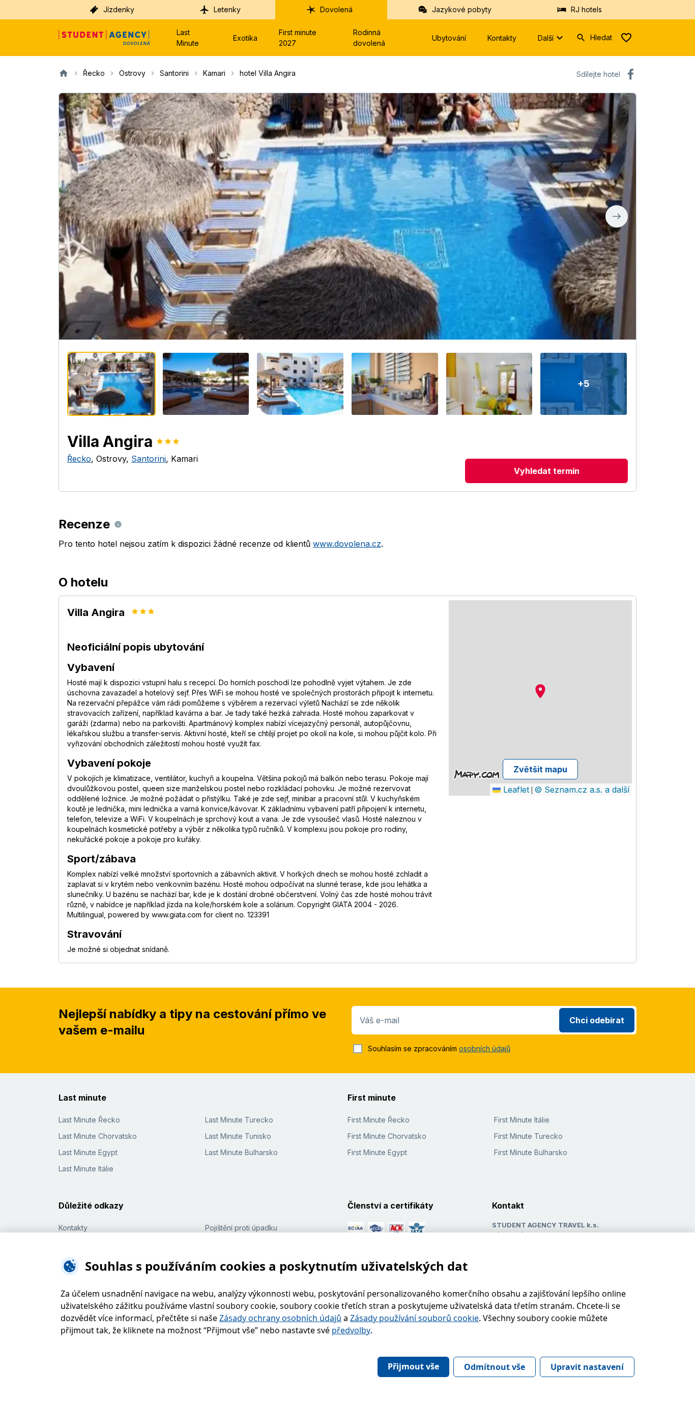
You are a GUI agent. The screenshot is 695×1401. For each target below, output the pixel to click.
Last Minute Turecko (239, 1119)
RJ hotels (586, 9)
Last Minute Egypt (88, 1152)
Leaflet (515, 789)
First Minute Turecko (528, 1136)
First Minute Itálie (521, 1119)
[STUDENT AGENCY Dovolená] (104, 37)
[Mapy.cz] (476, 774)
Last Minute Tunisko (238, 1136)
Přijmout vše (413, 1366)
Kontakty (501, 38)
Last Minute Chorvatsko (98, 1136)
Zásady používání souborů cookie (414, 1318)
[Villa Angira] (111, 384)
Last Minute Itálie (86, 1168)
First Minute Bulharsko (530, 1152)
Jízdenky (118, 9)
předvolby (351, 1330)
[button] (540, 691)
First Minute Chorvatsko (386, 1136)
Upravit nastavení (587, 1366)
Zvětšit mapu (540, 769)
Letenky (227, 9)
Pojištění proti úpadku (241, 1227)
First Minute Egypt (377, 1152)
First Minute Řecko (378, 1119)
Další (546, 38)
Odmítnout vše (494, 1366)
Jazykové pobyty (461, 9)
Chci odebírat (596, 1020)
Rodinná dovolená (369, 37)
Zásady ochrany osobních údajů (280, 1318)
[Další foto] (616, 216)
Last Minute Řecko (89, 1119)
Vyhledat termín (547, 471)
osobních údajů (484, 1048)
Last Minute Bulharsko (241, 1152)
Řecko (79, 459)
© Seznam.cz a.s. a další (581, 789)
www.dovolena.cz (347, 544)
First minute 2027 (297, 37)
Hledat (601, 37)
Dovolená (336, 9)
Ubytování (449, 38)
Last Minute (188, 37)
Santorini (148, 459)
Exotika (245, 38)
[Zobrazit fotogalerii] (347, 216)
